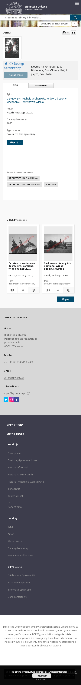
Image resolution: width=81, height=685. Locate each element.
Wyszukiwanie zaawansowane (54, 23)
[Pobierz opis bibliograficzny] (12, 290)
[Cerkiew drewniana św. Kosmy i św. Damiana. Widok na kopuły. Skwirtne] (23, 244)
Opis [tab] (15, 85)
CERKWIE (51, 184)
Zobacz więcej (15, 507)
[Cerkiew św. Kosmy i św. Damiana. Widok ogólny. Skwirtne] (58, 244)
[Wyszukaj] (75, 17)
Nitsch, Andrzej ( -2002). (20, 112)
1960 (9, 123)
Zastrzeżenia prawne (19, 582)
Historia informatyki (18, 467)
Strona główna (15, 433)
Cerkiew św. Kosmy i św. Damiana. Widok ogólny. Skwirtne (58, 266)
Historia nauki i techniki (20, 474)
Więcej (66, 299)
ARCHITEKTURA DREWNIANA (24, 184)
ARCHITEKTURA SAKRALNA (23, 178)
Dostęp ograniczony (14, 66)
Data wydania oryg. (18, 548)
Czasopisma (14, 453)
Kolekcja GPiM (15, 496)
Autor (11, 534)
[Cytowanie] (73, 32)
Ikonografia (14, 488)
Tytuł (10, 526)
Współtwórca (15, 541)
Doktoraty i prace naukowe (22, 460)
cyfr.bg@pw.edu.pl (14, 377)
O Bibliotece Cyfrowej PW (21, 575)
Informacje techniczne (20, 589)
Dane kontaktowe (17, 596)
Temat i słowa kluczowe (20, 555)
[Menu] (76, 3)
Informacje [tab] (41, 85)
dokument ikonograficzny (21, 134)
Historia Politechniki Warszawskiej (26, 481)
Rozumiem (41, 675)
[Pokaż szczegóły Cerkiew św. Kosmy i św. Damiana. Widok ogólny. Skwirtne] (68, 290)
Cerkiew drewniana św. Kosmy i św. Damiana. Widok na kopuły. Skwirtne (22, 266)
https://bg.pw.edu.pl (14, 393)
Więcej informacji (58, 671)
